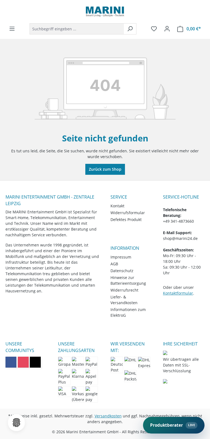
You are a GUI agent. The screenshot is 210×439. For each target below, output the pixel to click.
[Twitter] (35, 362)
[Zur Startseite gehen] (105, 12)
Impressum (120, 257)
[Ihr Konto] (167, 28)
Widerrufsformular (127, 212)
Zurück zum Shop (105, 169)
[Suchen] (130, 28)
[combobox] (77, 28)
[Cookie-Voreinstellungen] (16, 422)
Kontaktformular (178, 293)
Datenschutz (121, 270)
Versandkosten (108, 415)
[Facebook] (10, 362)
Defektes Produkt (126, 219)
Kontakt (117, 205)
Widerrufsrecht (124, 290)
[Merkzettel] (154, 28)
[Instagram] (23, 362)
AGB (114, 263)
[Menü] (12, 28)
